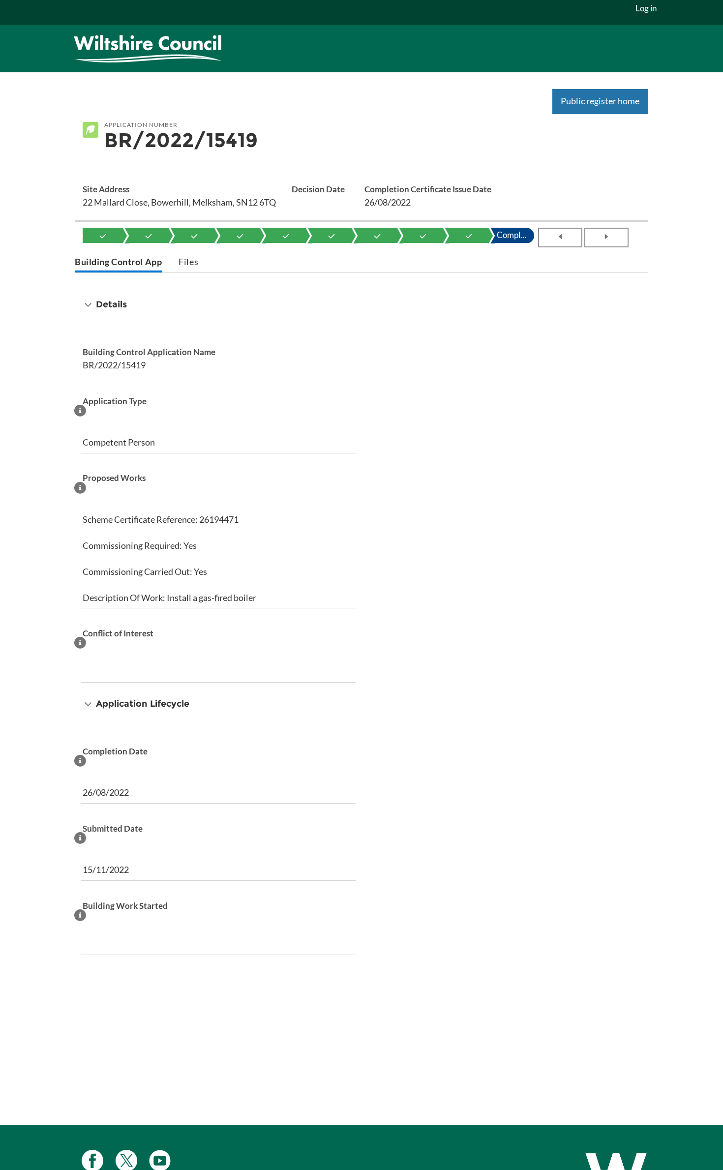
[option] (102, 235)
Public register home (600, 100)
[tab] (118, 262)
